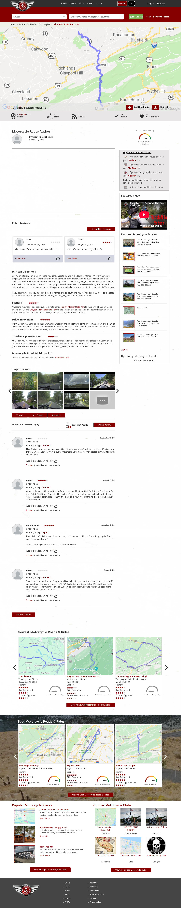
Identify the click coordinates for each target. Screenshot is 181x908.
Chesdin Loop (25, 676)
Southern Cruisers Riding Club (105, 828)
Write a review (104, 424)
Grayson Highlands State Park (43, 309)
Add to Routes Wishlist (126, 164)
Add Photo (37, 415)
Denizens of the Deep (131, 855)
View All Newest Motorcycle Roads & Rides (90, 704)
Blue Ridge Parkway (29, 765)
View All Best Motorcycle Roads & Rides (90, 794)
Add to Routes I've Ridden (126, 156)
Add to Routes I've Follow (126, 171)
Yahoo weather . (62, 357)
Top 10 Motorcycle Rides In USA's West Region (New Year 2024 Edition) (148, 323)
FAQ (131, 3)
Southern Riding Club (156, 855)
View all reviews (23, 614)
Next (117, 391)
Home (13, 24)
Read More (20, 258)
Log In (150, 3)
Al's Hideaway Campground (53, 827)
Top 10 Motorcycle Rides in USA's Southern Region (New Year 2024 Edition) (148, 282)
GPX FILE (164, 107)
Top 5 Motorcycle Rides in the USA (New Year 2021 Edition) (148, 254)
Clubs (67, 886)
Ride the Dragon (143, 307)
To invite (125, 187)
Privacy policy (95, 902)
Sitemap (93, 898)
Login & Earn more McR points (137, 152)
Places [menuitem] (90, 3)
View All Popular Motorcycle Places (50, 869)
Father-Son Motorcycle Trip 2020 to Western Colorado (147, 335)
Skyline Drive (73, 765)
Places (67, 890)
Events (67, 883)
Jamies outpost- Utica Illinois (54, 809)
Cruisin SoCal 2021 (105, 855)
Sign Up (161, 3)
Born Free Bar (46, 846)
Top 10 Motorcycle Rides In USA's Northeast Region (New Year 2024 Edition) (148, 242)
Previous (10, 391)
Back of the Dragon (125, 765)
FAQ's (67, 902)
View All (124, 349)
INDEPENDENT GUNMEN (131, 828)
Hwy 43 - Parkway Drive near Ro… (84, 676)
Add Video (56, 415)
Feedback (122, 3)
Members (94, 886)
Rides (67, 894)
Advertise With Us (97, 894)
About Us (93, 883)
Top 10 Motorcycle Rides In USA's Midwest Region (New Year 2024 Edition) (147, 296)
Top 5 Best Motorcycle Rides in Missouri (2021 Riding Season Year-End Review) (148, 269)
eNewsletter (95, 890)
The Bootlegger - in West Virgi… (132, 676)
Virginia (22, 114)
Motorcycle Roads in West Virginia (34, 24)
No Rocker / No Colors (156, 827)
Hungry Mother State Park (73, 307)
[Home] (26, 884)
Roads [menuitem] (64, 3)
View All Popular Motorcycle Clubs (130, 870)
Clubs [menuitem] (81, 3)
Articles (68, 898)
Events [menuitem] (73, 3)
